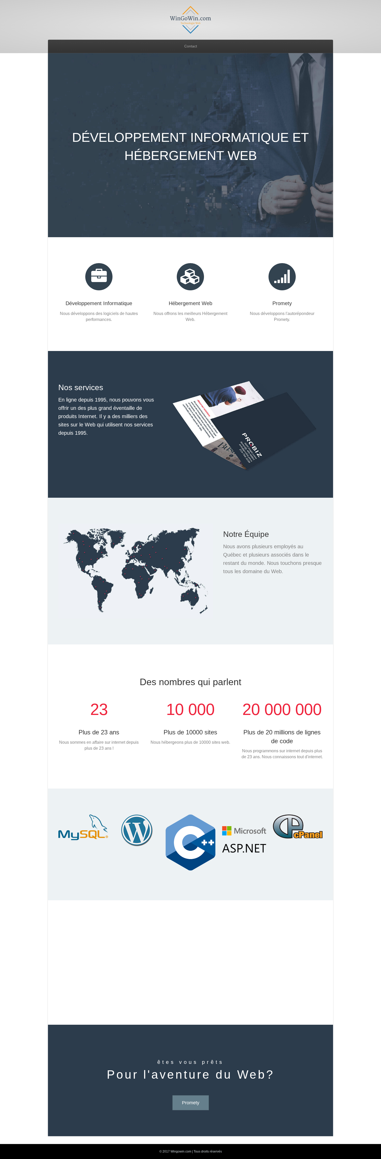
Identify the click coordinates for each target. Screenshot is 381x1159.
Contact (190, 46)
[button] (190, 1102)
